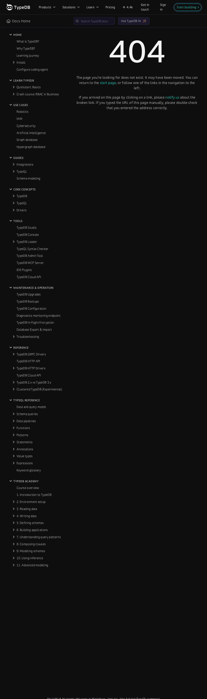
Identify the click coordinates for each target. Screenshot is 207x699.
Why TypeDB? (26, 48)
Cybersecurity (26, 126)
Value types (25, 456)
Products (45, 7)
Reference (21, 348)
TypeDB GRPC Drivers (31, 354)
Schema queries (27, 414)
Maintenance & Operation (33, 288)
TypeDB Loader (27, 242)
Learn (90, 7)
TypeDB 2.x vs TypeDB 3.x (34, 382)
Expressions (25, 463)
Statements (25, 442)
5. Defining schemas (30, 523)
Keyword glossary (29, 470)
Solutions (69, 7)
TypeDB (22, 196)
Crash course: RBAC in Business (38, 94)
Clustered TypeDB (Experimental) (39, 389)
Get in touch (145, 7)
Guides (18, 158)
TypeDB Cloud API (29, 277)
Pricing (110, 7)
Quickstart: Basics (29, 87)
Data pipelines (26, 421)
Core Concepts (24, 189)
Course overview (28, 488)
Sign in (163, 7)
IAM (19, 119)
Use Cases (20, 105)
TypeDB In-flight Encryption (35, 322)
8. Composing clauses (31, 544)
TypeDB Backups (28, 301)
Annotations (25, 449)
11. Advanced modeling (32, 565)
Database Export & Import (34, 329)
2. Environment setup (31, 502)
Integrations (25, 164)
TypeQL (22, 171)
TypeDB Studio (26, 227)
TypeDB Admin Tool (30, 256)
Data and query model (31, 407)
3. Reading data (27, 509)
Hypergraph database (31, 147)
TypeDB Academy (26, 481)
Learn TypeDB (23, 80)
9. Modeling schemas (31, 551)
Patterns (23, 435)
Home (17, 35)
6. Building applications (32, 530)
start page (108, 83)
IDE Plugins (24, 270)
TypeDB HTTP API (28, 361)
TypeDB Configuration (31, 308)
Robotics (23, 112)
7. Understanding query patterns (39, 537)
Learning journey (28, 55)
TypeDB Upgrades (29, 294)
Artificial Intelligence (31, 133)
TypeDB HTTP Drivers (31, 368)
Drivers (21, 210)
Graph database (27, 140)
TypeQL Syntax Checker (33, 249)
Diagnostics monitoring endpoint (38, 316)
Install (21, 62)
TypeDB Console (28, 235)
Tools (18, 221)
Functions (23, 428)
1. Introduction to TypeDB (34, 495)
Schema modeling (28, 178)
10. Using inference (30, 558)
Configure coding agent (32, 69)
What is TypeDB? (28, 41)
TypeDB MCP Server (30, 263)
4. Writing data (27, 516)
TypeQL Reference (26, 400)
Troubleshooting (28, 337)
